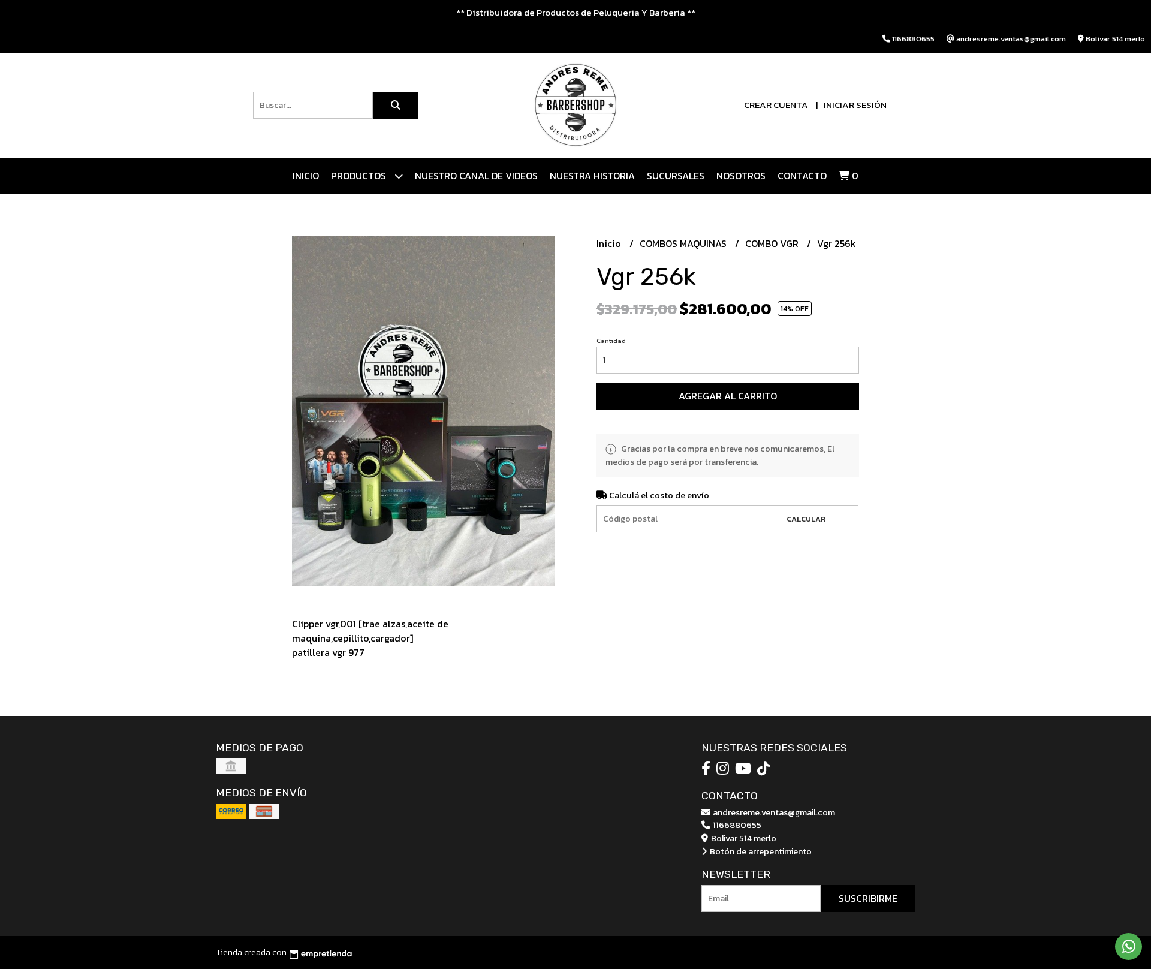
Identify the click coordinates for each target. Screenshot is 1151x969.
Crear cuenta (776, 105)
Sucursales (675, 175)
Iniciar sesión (855, 105)
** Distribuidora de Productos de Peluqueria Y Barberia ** (575, 12)
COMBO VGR (773, 243)
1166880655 (736, 825)
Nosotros (741, 175)
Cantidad (611, 340)
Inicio (306, 175)
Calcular (806, 519)
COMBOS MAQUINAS (684, 243)
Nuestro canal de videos (476, 175)
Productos (359, 175)
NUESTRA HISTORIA (592, 175)
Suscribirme (868, 898)
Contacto (802, 175)
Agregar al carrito (728, 396)
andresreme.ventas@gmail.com (773, 812)
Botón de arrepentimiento (760, 851)
